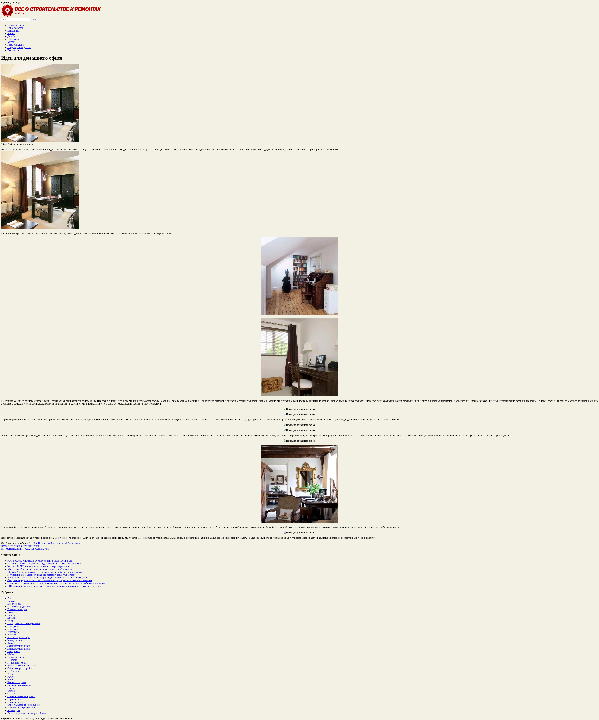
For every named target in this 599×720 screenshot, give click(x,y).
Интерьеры (13, 39)
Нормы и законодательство (21, 665)
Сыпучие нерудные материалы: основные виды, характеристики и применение (49, 580)
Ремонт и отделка (16, 682)
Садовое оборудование (19, 685)
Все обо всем (14, 603)
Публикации (14, 671)
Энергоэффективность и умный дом (26, 713)
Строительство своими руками (23, 704)
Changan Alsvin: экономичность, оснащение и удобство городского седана (46, 572)
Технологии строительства (21, 707)
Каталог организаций (18, 637)
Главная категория (17, 609)
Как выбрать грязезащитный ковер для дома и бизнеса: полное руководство (47, 577)
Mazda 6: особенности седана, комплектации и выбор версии (40, 569)
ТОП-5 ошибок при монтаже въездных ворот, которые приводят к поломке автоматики (54, 586)
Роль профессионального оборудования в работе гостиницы (39, 560)
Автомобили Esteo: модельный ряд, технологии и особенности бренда (45, 563)
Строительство (15, 28)
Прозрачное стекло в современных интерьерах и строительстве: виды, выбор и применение (56, 583)
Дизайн (11, 36)
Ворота (11, 601)
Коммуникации (15, 44)
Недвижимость (15, 25)
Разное (11, 674)
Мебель (11, 42)
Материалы (13, 30)
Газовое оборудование (19, 606)
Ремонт (11, 33)
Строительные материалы (21, 696)
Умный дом (13, 710)
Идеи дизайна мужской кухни (20, 546)
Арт (9, 598)
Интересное (13, 626)
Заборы (11, 620)
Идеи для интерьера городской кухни (25, 548)
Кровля (11, 643)
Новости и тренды (17, 662)
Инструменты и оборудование (23, 623)
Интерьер (12, 629)
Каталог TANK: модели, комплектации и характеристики (38, 566)
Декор (10, 612)
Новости (12, 660)
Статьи (11, 688)
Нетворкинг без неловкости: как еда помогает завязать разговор (41, 574)
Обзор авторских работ (19, 668)
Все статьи (13, 50)
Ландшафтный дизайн (19, 47)
